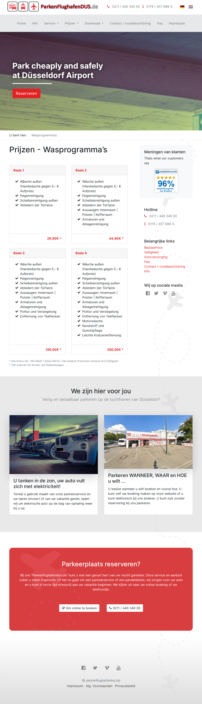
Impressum (177, 23)
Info (35, 23)
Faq (160, 23)
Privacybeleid (125, 686)
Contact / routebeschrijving (130, 23)
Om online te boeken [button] (81, 608)
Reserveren (26, 93)
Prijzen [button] (70, 23)
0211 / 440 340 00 (126, 6)
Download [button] (93, 23)
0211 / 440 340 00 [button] (126, 608)
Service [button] (50, 23)
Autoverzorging (155, 257)
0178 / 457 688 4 (159, 6)
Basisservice (153, 247)
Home (21, 23)
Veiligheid (151, 252)
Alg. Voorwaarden (99, 686)
